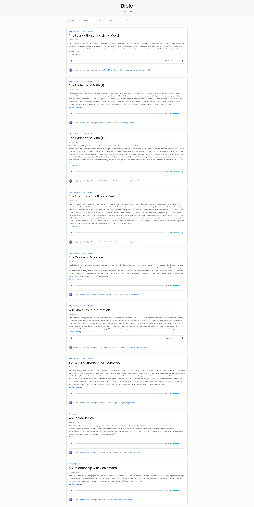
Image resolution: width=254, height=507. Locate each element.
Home (123, 11)
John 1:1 (112, 70)
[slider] (119, 61)
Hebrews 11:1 (101, 123)
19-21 (107, 242)
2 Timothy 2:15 (102, 347)
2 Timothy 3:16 (109, 181)
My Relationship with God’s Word (93, 468)
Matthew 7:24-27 (104, 70)
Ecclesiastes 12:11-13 (104, 295)
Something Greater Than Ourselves (94, 362)
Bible (131, 11)
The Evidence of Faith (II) (87, 138)
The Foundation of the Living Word (94, 35)
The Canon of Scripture (86, 257)
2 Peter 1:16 (135, 210)
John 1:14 (119, 70)
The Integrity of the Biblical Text (91, 196)
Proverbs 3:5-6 (113, 347)
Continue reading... (75, 54)
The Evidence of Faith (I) (86, 85)
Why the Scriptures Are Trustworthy (81, 31)
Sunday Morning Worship (142, 70)
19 (140, 210)
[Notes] (168, 35)
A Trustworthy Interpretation (89, 310)
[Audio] (167, 35)
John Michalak (84, 70)
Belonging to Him (75, 414)
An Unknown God (81, 418)
